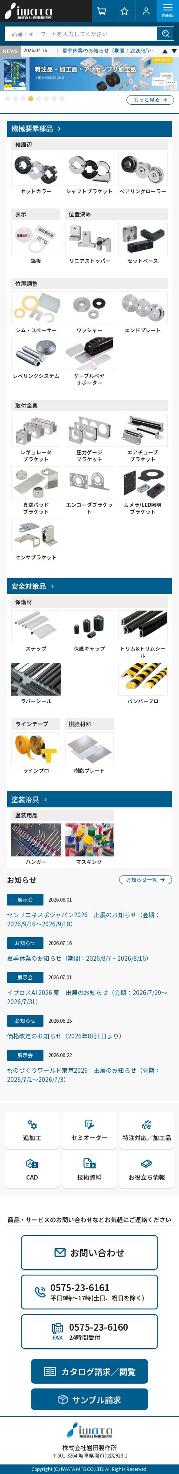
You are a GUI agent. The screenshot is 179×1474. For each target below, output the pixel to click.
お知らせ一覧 (141, 879)
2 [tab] (15, 99)
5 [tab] (38, 99)
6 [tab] (46, 99)
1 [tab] (7, 99)
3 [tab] (23, 99)
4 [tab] (30, 99)
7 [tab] (54, 99)
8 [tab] (62, 99)
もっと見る (147, 99)
